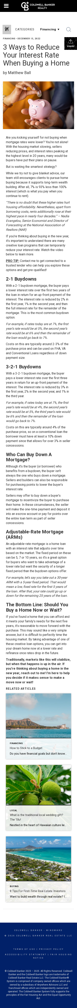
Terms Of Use (24, 949)
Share (71, 46)
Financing (9, 39)
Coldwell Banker (28, 930)
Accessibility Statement (26, 955)
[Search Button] (68, 29)
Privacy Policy (51, 949)
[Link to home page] (38, 6)
